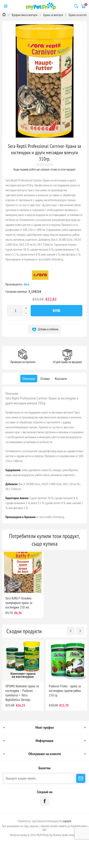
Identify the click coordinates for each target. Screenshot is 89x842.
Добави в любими (47, 329)
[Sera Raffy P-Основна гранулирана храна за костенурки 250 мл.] (22, 572)
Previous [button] (71, 631)
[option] (23, 675)
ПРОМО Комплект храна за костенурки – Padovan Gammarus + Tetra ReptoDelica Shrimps (22, 693)
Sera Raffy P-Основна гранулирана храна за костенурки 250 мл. (18, 603)
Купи (56, 310)
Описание (11, 393)
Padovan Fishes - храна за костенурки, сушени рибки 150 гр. (65, 690)
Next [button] (80, 631)
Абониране (80, 778)
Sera (27, 284)
